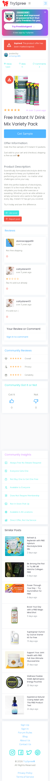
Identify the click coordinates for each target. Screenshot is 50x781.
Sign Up (25, 725)
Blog (25, 736)
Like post (12, 213)
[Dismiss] (45, 12)
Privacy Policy (25, 773)
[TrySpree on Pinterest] (37, 753)
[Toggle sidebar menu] (45, 3)
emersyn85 (15, 56)
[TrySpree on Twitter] (30, 753)
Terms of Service (25, 777)
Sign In (25, 729)
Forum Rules (25, 732)
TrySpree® (29, 761)
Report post (14, 219)
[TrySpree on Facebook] (21, 753)
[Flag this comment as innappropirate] (7, 257)
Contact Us (25, 744)
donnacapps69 (24, 241)
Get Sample (25, 133)
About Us (25, 740)
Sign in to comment (17, 336)
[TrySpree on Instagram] (13, 753)
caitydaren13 (23, 269)
